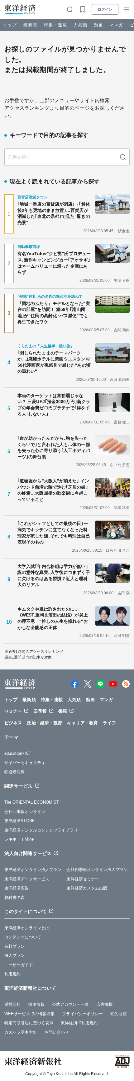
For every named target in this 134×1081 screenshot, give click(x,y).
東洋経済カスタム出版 (86, 888)
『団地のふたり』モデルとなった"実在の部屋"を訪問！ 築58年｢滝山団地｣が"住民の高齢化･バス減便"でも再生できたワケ (53, 312)
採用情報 (36, 1004)
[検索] (123, 157)
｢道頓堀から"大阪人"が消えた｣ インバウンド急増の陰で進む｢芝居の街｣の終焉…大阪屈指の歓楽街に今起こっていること (53, 490)
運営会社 (12, 1004)
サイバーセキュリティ (24, 762)
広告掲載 (104, 1004)
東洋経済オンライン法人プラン (32, 869)
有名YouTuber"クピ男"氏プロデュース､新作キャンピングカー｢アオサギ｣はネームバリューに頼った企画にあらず (54, 263)
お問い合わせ (57, 1032)
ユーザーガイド (18, 965)
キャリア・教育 (82, 722)
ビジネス (13, 722)
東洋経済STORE (19, 820)
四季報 (39, 711)
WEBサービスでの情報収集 (29, 1013)
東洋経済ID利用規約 (79, 1023)
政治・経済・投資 (44, 722)
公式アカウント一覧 (70, 1004)
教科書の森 (14, 897)
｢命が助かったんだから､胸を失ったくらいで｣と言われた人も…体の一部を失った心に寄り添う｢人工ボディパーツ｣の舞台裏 (53, 447)
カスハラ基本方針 (20, 1032)
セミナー (13, 711)
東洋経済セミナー (82, 879)
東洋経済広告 (16, 888)
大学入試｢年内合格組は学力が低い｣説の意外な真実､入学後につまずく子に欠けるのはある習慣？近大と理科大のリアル (53, 575)
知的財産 (118, 1013)
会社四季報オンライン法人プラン (97, 869)
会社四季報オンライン (24, 811)
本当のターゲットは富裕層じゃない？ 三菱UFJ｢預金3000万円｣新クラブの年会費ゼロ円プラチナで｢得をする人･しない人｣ (53, 405)
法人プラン (14, 955)
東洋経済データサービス (26, 879)
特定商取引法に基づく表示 (28, 1023)
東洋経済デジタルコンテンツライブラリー (43, 830)
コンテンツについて (22, 937)
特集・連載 (55, 25)
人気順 (81, 25)
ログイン (105, 9)
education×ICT (17, 753)
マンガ (116, 25)
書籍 (62, 711)
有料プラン (14, 946)
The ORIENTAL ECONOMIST (31, 802)
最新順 (30, 25)
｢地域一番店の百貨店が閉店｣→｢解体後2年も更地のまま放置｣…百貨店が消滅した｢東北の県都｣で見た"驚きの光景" (53, 213)
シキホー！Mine (19, 839)
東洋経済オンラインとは (26, 928)
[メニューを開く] (126, 9)
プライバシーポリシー (82, 1013)
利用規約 (12, 974)
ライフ (109, 722)
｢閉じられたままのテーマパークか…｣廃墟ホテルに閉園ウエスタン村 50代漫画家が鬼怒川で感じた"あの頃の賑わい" (54, 362)
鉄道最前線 (14, 771)
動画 (98, 25)
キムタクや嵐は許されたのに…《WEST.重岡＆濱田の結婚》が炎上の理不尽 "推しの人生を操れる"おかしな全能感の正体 (52, 618)
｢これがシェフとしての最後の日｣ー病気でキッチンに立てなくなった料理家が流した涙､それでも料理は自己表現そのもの (53, 532)
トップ (10, 25)
